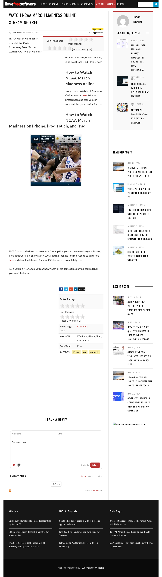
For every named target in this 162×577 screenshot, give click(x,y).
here (84, 95)
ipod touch (94, 352)
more (82, 289)
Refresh (56, 484)
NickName (16, 434)
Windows (54, 4)
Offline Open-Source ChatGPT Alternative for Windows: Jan (29, 533)
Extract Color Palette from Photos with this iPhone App (78, 544)
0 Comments (97, 29)
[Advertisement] (35, 90)
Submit (95, 465)
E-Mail (60, 434)
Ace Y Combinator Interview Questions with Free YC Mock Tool (131, 544)
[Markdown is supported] (14, 465)
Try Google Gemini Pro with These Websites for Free (139, 214)
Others (121, 4)
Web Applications (105, 4)
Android (74, 4)
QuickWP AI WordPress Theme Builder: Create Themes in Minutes (130, 533)
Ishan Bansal (17, 32)
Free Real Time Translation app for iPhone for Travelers (79, 533)
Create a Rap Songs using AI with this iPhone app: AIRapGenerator (79, 522)
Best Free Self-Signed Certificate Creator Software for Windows (140, 235)
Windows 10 (87, 4)
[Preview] (19, 465)
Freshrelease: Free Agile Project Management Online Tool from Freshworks (138, 57)
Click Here (82, 326)
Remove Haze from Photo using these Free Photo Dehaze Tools (140, 172)
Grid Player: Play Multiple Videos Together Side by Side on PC (30, 522)
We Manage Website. (93, 567)
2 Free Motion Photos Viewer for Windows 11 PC (139, 193)
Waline (95, 491)
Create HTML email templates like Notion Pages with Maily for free (131, 522)
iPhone (64, 4)
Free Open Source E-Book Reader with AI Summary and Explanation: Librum (27, 544)
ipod (84, 352)
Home (44, 4)
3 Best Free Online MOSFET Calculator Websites (138, 256)
